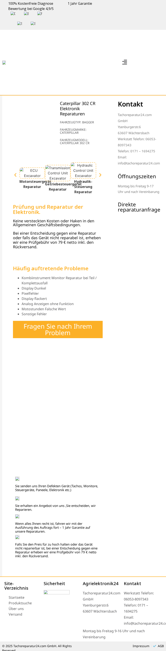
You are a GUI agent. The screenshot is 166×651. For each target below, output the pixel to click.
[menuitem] (13, 14)
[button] (124, 62)
